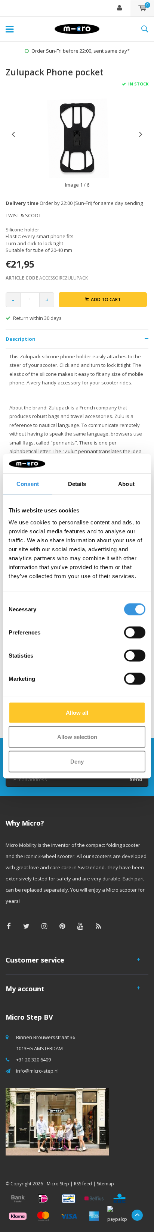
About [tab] (126, 484)
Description (21, 339)
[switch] (134, 632)
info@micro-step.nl (37, 1070)
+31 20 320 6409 (33, 1059)
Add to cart (106, 299)
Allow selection (77, 737)
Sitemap (105, 1183)
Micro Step (58, 1183)
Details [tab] (77, 484)
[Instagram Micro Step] (44, 926)
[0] (142, 8)
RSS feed (83, 1183)
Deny (77, 761)
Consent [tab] (27, 484)
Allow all (77, 712)
